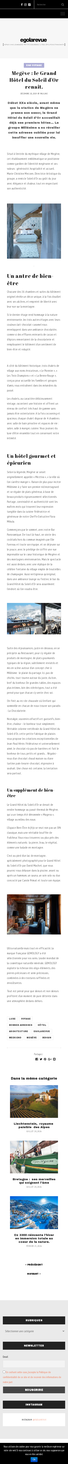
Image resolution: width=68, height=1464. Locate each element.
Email (5, 1356)
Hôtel (42, 1025)
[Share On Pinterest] (45, 1059)
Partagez (38, 1054)
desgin (46, 1038)
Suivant (33, 1274)
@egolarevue (39, 1419)
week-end (15, 1038)
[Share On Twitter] (41, 1059)
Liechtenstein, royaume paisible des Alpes (34, 1125)
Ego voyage (34, 65)
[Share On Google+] (50, 1059)
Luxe (12, 1019)
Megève (32, 1038)
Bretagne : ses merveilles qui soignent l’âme (34, 1181)
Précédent (34, 1265)
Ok (34, 1459)
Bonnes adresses (20, 1025)
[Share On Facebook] (37, 1059)
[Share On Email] (54, 1059)
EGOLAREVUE (42, 1031)
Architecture (18, 1031)
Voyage (26, 1019)
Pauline (44, 93)
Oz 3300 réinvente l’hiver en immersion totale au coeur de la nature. (34, 1238)
